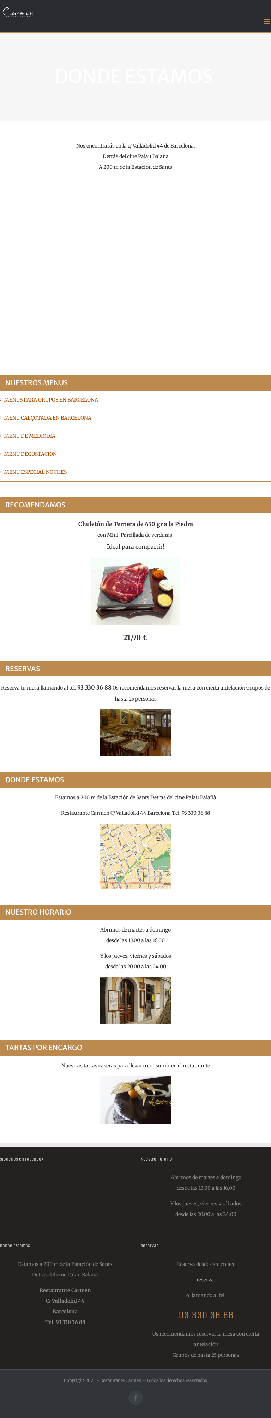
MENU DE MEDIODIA (29, 436)
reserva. (206, 1279)
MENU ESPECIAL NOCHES (35, 472)
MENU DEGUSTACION (30, 454)
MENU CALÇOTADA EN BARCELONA (47, 418)
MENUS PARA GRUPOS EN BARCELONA (51, 400)
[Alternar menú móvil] (267, 21)
